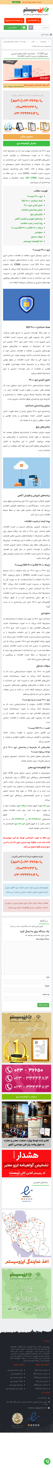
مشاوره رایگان (26, 137)
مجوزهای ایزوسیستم (16, 1385)
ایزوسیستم (43, 42)
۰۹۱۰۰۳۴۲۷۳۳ (32, 20)
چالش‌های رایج (36, 214)
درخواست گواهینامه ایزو (26, 1097)
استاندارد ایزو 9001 (41, 1370)
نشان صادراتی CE (42, 1381)
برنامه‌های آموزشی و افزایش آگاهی (29, 219)
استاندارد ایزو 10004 (41, 1377)
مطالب (33, 42)
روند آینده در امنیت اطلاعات (31, 223)
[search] (30, 27)
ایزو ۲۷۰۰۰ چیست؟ (35, 196)
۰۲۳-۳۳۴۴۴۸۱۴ (25, 113)
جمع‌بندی (39, 232)
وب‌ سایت (45, 994)
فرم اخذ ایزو (20, 824)
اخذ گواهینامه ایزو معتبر (33, 241)
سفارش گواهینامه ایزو (26, 143)
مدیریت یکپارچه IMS (41, 1373)
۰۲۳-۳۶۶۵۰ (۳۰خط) (13, 20)
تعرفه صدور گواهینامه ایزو (14, 1388)
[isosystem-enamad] (33, 1420)
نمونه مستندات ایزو (16, 1377)
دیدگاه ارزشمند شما (42, 939)
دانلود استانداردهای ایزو (15, 1370)
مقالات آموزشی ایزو (16, 1381)
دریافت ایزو (22, 806)
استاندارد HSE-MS (41, 1388)
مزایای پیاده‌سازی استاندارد (32, 210)
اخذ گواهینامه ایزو (17, 1373)
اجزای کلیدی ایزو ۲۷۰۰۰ (33, 205)
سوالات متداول (37, 237)
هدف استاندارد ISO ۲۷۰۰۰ (32, 201)
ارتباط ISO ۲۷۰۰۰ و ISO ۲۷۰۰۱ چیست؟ (27, 228)
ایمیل (47, 986)
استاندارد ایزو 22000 (41, 1385)
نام (47, 977)
